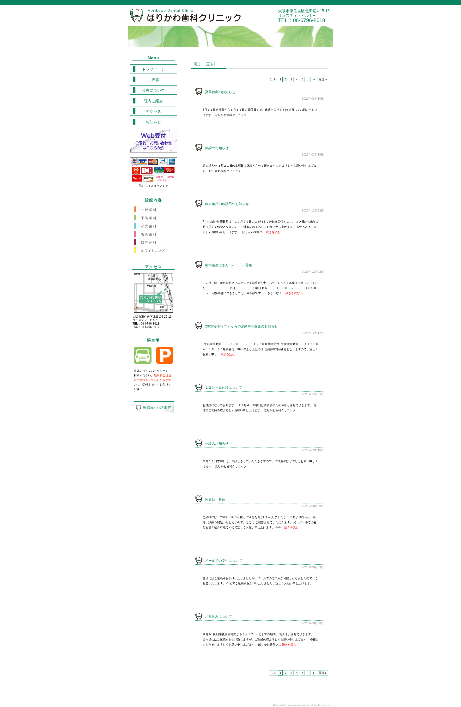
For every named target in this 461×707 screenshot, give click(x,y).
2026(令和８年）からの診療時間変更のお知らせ (241, 326)
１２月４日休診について (223, 387)
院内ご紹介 (153, 101)
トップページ (153, 69)
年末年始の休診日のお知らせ (227, 204)
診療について (153, 90)
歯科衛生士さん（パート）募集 (228, 265)
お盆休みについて (218, 616)
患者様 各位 (215, 499)
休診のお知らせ (217, 148)
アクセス (153, 111)
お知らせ (153, 122)
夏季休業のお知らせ (220, 92)
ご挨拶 (153, 80)
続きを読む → (275, 232)
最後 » (323, 79)
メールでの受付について (223, 560)
